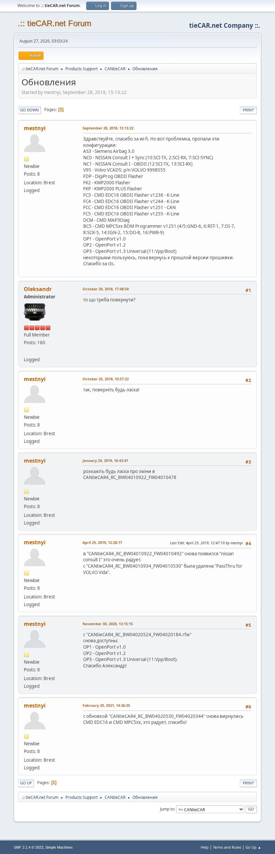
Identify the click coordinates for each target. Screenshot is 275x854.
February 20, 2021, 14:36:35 (106, 705)
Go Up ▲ (253, 847)
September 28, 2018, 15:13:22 (107, 127)
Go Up (26, 782)
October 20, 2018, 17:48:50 (105, 288)
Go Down (29, 109)
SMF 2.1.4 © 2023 (28, 847)
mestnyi (35, 128)
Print (248, 109)
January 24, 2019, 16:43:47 (105, 460)
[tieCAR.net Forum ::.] (26, 351)
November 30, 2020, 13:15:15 (107, 623)
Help (205, 847)
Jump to (167, 809)
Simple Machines (59, 847)
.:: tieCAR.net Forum (54, 23)
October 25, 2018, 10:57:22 (105, 378)
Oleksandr (38, 289)
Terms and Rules (227, 847)
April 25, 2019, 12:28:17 (102, 542)
